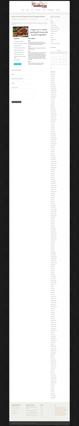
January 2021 (53, 207)
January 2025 (53, 111)
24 (51, 64)
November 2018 (53, 258)
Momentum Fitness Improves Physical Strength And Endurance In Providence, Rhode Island (61, 414)
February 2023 (53, 157)
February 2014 (53, 346)
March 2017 (53, 294)
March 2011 (53, 393)
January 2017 (53, 298)
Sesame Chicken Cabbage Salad (31, 412)
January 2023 (53, 159)
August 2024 (53, 121)
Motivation (52, 33)
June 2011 (52, 387)
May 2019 (52, 246)
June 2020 (52, 221)
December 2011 (53, 375)
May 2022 (52, 175)
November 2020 (53, 211)
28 (61, 64)
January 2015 (53, 338)
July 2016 (52, 310)
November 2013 (53, 352)
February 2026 (53, 86)
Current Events (53, 25)
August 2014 (53, 342)
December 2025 (53, 90)
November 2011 (53, 377)
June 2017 (52, 288)
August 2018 (53, 264)
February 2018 (53, 276)
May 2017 (52, 290)
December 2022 (53, 161)
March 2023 (53, 155)
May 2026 (52, 80)
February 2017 (53, 296)
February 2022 (53, 181)
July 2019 (52, 242)
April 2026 (52, 82)
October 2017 (53, 284)
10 (51, 59)
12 (56, 59)
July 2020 (52, 219)
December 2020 (53, 209)
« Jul (51, 68)
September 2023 (54, 143)
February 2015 (53, 336)
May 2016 (52, 314)
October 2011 (53, 379)
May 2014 (52, 344)
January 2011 (53, 397)
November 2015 (53, 326)
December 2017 (53, 280)
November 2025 (53, 92)
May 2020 (52, 223)
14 (61, 59)
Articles (52, 21)
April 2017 (52, 292)
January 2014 (53, 348)
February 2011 (53, 395)
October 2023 (53, 141)
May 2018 (52, 270)
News (52, 35)
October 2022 (53, 165)
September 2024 (54, 119)
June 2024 (52, 125)
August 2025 (53, 98)
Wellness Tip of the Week (55, 43)
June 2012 (52, 369)
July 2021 (52, 195)
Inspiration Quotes (54, 31)
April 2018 (52, 272)
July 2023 (52, 147)
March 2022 (53, 179)
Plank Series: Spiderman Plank (31, 415)
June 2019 (52, 244)
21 (61, 62)
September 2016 (54, 306)
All (51, 19)
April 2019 (52, 248)
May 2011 (52, 389)
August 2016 (53, 308)
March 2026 (53, 84)
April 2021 (52, 201)
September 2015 (54, 330)
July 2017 (52, 286)
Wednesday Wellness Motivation (31, 410)
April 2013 (52, 358)
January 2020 (53, 231)
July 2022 (52, 171)
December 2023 (53, 137)
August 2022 (53, 169)
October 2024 (53, 117)
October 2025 (53, 94)
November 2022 (53, 163)
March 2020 (53, 227)
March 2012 (53, 373)
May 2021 (52, 199)
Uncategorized (33, 19)
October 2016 (53, 304)
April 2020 (52, 225)
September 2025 (54, 96)
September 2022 (54, 167)
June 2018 (52, 268)
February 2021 (53, 205)
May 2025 (52, 104)
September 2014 (54, 340)
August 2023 (53, 145)
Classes (52, 23)
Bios (41, 407)
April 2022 (52, 177)
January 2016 (53, 322)
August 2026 (53, 74)
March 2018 (53, 274)
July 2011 (52, 385)
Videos (52, 41)
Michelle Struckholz (25, 19)
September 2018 (54, 262)
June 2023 (52, 149)
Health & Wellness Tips (55, 29)
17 (51, 62)
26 (56, 64)
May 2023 (52, 151)
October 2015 (53, 328)
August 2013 (53, 354)
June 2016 (52, 312)
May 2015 (52, 332)
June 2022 (52, 173)
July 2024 (52, 123)
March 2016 (53, 318)
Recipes (52, 37)
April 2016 (52, 316)
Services (42, 415)
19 (56, 62)
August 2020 (53, 217)
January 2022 (53, 183)
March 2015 (53, 334)
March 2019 (53, 250)
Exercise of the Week (54, 27)
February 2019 (53, 252)
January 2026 (53, 88)
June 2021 (52, 197)
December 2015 (53, 324)
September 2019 (54, 238)
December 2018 (53, 256)
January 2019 (53, 254)
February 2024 (53, 133)
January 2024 (53, 135)
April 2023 (52, 153)
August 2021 (53, 193)
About (42, 413)
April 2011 (52, 391)
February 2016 (53, 320)
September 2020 (54, 215)
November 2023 (53, 139)
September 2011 (54, 381)
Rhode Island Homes (58, 408)
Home (42, 411)
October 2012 (53, 365)
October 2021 (53, 189)
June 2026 (52, 78)
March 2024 (53, 131)
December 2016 (53, 300)
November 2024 (53, 115)
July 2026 (52, 76)
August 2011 (53, 383)
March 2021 (53, 203)
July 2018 (52, 266)
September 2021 (54, 191)
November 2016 (53, 302)
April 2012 (52, 371)
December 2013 (53, 350)
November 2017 (53, 282)
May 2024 (52, 127)
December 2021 (53, 185)
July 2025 (52, 100)
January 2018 (53, 278)
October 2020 (53, 213)
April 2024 (52, 129)
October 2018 (53, 260)
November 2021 (53, 187)
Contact (42, 409)
